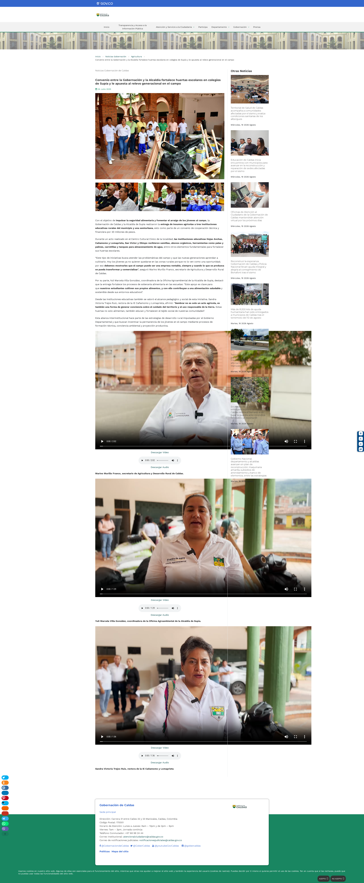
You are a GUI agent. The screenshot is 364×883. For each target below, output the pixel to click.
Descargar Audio (160, 467)
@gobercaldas (192, 845)
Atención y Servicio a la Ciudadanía (174, 27)
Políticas (105, 851)
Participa (202, 27)
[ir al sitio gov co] (105, 4)
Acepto (322, 879)
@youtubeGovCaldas (165, 845)
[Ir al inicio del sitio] (110, 14)
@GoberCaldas (140, 845)
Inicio (106, 27)
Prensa (256, 27)
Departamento (219, 27)
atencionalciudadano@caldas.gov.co (143, 836)
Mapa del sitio (120, 851)
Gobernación (240, 27)
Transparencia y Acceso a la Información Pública (133, 27)
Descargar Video (160, 452)
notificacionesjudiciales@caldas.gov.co (160, 840)
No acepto (337, 879)
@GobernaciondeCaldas (115, 845)
